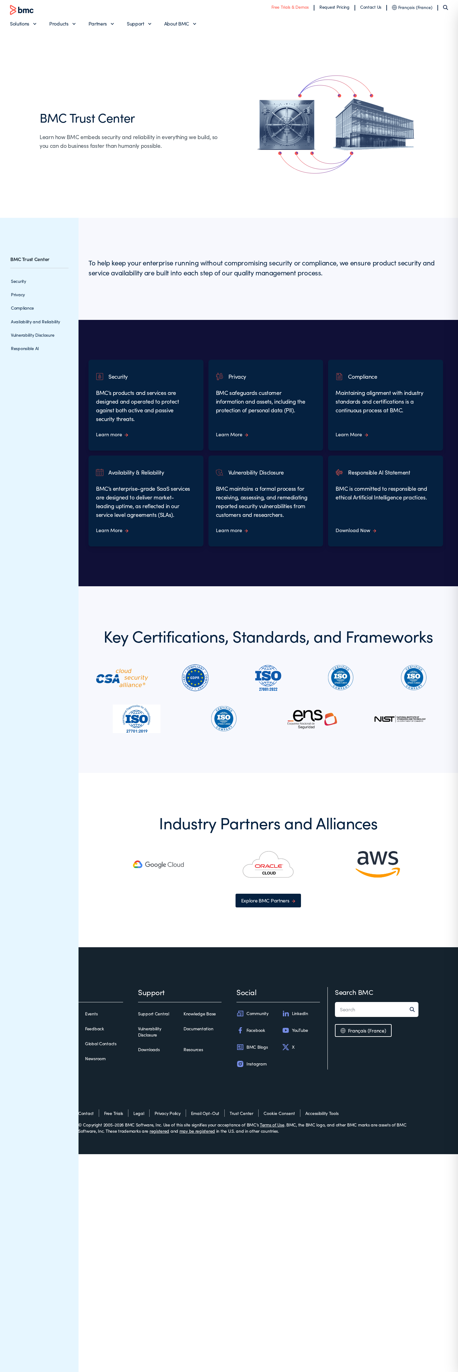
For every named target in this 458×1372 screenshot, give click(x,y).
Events (91, 1014)
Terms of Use (272, 1125)
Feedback (94, 1029)
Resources (193, 1049)
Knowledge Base (200, 1014)
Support (135, 23)
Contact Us (370, 7)
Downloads (149, 1049)
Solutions (19, 23)
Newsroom (95, 1058)
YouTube (300, 1030)
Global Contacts (101, 1044)
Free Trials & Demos (290, 7)
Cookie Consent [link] (279, 1113)
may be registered (197, 1131)
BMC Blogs (257, 1047)
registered (159, 1131)
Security (18, 281)
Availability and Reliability (35, 322)
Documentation (198, 1029)
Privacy (18, 294)
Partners (97, 23)
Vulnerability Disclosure (32, 335)
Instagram (256, 1064)
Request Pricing (334, 7)
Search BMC (354, 992)
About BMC (176, 23)
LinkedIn (300, 1013)
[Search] (445, 7)
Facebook (255, 1030)
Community (257, 1013)
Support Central (153, 1014)
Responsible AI (25, 348)
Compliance (22, 308)
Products (58, 23)
